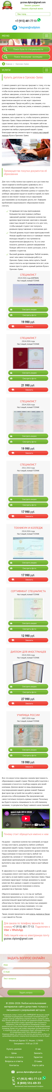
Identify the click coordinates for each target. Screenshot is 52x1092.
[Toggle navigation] (46, 35)
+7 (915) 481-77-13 (26, 20)
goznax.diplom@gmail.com (33, 2)
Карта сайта (38, 1065)
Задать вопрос (26, 992)
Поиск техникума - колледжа (28, 56)
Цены (14, 1053)
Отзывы (38, 1061)
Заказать (29, 326)
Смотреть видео (29, 309)
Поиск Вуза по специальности (28, 49)
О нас (38, 1048)
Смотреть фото (29, 315)
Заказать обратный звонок (32, 8)
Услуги (6, 70)
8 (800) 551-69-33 (29, 1083)
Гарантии (38, 1057)
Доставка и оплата (14, 1057)
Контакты (14, 1065)
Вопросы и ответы (14, 1061)
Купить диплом (14, 1048)
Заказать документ (32, 5)
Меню (5, 35)
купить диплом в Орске (40, 914)
